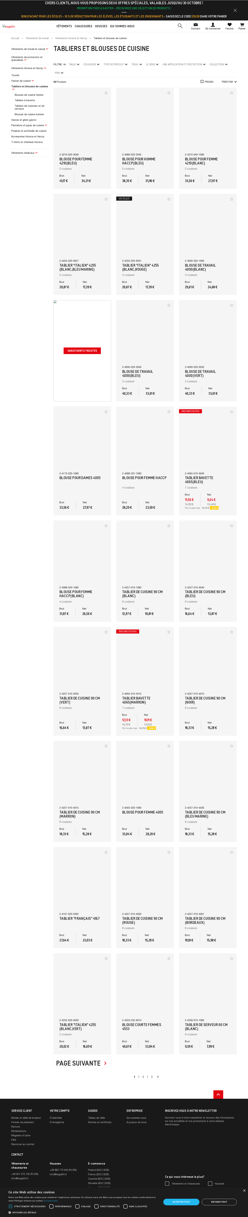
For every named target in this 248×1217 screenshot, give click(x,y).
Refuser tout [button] (219, 1201)
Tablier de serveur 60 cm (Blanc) (206, 1026)
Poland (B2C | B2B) (98, 1169)
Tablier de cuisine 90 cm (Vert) (79, 700)
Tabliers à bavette (25, 100)
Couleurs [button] (89, 64)
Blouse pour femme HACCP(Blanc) (75, 593)
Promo (209, 81)
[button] (235, 10)
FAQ (13, 1139)
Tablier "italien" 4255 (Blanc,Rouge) (140, 267)
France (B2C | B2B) (98, 1174)
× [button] (244, 1190)
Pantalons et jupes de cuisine (27, 125)
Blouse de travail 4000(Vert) (200, 373)
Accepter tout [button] (181, 1201)
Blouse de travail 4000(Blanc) (200, 267)
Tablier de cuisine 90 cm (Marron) (79, 814)
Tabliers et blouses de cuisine (29, 86)
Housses (219, 1183)
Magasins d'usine (20, 1135)
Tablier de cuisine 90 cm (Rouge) (142, 920)
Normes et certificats (100, 1122)
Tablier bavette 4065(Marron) (136, 700)
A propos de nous (136, 1122)
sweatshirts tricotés (82, 351)
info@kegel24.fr (20, 1178)
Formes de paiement (22, 1122)
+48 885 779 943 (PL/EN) (63, 1169)
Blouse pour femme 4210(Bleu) (75, 161)
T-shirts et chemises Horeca (27, 142)
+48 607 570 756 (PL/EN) (24, 1174)
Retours (15, 1126)
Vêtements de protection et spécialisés (27, 58)
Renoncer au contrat (22, 1144)
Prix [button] (57, 72)
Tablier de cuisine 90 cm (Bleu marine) (205, 814)
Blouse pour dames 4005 (80, 477)
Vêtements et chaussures (186, 1183)
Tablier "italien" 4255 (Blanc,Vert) (77, 1026)
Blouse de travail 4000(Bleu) (137, 373)
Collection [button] (217, 64)
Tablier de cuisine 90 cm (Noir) (205, 700)
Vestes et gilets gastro (23, 119)
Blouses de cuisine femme (29, 94)
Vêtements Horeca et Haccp (27, 68)
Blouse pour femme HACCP (144, 477)
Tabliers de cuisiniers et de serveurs (29, 107)
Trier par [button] (227, 81)
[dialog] (124, 1202)
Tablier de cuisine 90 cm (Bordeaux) (205, 920)
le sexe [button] (150, 64)
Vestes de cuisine (21, 80)
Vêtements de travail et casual (28, 49)
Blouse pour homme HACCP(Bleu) (139, 161)
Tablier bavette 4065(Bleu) (199, 479)
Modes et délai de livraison (26, 1117)
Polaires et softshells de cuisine (28, 130)
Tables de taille (96, 1117)
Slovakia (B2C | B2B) (99, 1183)
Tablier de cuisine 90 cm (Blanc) (142, 593)
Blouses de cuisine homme (29, 114)
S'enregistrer (57, 1122)
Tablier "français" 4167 (79, 918)
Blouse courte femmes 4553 (141, 1026)
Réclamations (18, 1131)
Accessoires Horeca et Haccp (27, 136)
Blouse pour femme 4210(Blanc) (201, 161)
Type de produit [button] (113, 64)
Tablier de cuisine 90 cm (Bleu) (205, 593)
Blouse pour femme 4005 (142, 812)
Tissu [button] (135, 64)
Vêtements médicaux (22, 152)
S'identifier (56, 1117)
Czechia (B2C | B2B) (99, 1178)
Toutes (15, 75)
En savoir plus (51, 1200)
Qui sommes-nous (136, 1117)
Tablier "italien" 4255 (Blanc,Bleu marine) (77, 267)
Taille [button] (72, 64)
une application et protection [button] (182, 64)
